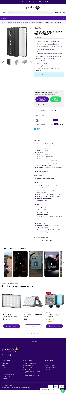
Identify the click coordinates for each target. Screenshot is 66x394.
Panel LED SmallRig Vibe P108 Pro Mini (53, 315)
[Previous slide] (3, 62)
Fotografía (5, 363)
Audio (3, 370)
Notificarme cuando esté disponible (42, 99)
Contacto (47, 363)
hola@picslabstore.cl (30, 363)
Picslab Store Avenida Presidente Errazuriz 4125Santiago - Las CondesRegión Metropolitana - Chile (32, 372)
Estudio (4, 367)
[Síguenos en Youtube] (10, 355)
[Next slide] (31, 62)
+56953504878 (29, 365)
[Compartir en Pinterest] (47, 240)
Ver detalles (33, 326)
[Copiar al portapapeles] (51, 240)
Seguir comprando (40, 104)
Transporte (5, 378)
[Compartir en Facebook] (35, 240)
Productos (10, 22)
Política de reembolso (50, 367)
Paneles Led (39, 22)
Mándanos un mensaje (56, 99)
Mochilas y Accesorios (8, 374)
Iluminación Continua (28, 22)
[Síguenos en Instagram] (8, 355)
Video (3, 365)
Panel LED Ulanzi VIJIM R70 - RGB (33, 315)
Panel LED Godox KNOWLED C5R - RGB (10, 315)
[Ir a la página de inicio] (32, 8)
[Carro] (64, 12)
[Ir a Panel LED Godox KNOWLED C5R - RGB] (11, 301)
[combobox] (30, 12)
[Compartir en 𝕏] (39, 240)
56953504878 (28, 367)
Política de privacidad (50, 370)
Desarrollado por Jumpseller (24, 387)
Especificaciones (38, 137)
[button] (23, 333)
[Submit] (51, 12)
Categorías (4, 18)
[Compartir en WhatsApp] (43, 240)
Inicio (3, 22)
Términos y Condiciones (51, 365)
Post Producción (6, 376)
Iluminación (18, 22)
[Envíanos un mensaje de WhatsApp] (63, 391)
